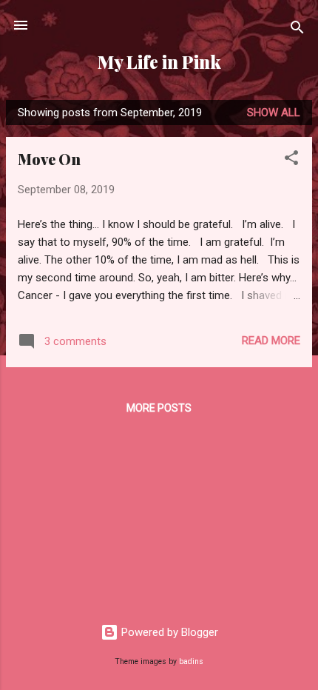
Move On (49, 159)
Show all (273, 112)
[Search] (297, 30)
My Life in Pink (159, 61)
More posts (159, 408)
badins (191, 661)
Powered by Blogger (168, 632)
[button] (291, 160)
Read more (271, 340)
